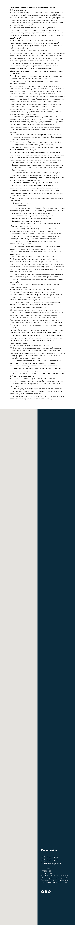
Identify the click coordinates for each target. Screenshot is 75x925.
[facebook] (42, 891)
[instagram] (49, 891)
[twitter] (46, 891)
